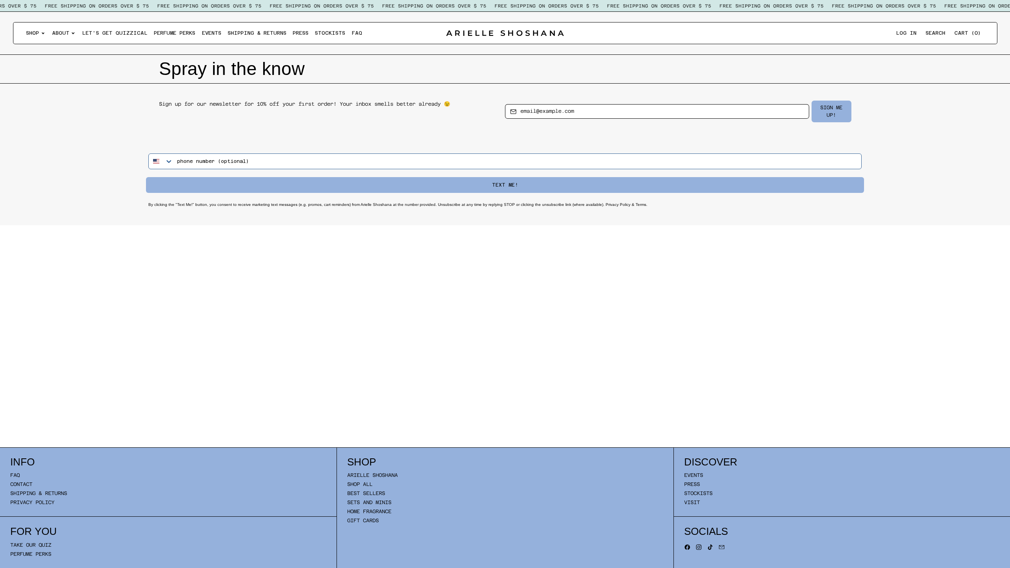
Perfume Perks (174, 33)
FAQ (357, 33)
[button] (935, 33)
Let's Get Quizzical (115, 33)
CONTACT (21, 484)
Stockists (330, 33)
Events (211, 33)
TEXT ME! (505, 185)
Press (301, 33)
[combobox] (161, 161)
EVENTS (693, 475)
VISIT (692, 502)
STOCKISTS (698, 493)
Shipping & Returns (257, 33)
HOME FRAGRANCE (369, 511)
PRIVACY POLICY (32, 502)
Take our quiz (30, 545)
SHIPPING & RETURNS (38, 493)
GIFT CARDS (363, 520)
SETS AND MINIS (369, 502)
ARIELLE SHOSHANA (372, 475)
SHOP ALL (359, 484)
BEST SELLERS (366, 493)
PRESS (692, 484)
